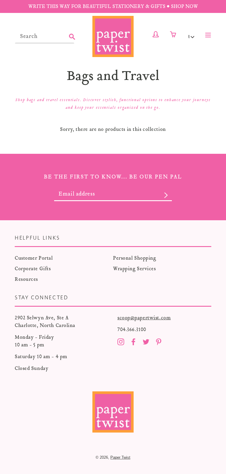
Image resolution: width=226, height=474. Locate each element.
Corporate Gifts (33, 268)
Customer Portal (34, 258)
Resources (26, 279)
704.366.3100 (131, 329)
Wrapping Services (134, 268)
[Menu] (208, 34)
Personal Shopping (134, 258)
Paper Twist (120, 457)
